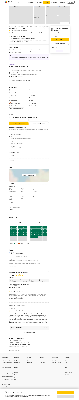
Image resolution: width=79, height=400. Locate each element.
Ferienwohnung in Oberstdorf (6, 386)
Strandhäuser (16, 381)
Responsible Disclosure (68, 372)
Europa (15, 26)
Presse (66, 360)
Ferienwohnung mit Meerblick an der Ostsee (7, 377)
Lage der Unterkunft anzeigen (29, 175)
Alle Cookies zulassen (65, 392)
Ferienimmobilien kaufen (69, 364)
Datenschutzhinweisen (23, 396)
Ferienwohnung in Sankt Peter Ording (7, 387)
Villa (15, 365)
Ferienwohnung (16, 364)
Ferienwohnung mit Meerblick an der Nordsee (7, 374)
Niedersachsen (25, 26)
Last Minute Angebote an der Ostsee (7, 379)
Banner (41, 364)
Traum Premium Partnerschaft (44, 360)
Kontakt (28, 365)
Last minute (16, 370)
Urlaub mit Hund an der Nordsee (7, 362)
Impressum (67, 370)
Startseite (11, 26)
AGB (66, 367)
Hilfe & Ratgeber (42, 362)
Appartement (16, 369)
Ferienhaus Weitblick (45, 26)
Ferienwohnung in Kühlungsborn (7, 384)
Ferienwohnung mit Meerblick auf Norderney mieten (7, 371)
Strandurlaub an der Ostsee (6, 365)
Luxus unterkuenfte (17, 377)
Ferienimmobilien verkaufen (69, 365)
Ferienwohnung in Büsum (6, 382)
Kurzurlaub (16, 372)
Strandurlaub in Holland (5, 364)
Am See (15, 374)
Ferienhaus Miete (17, 362)
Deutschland (20, 26)
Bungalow (16, 360)
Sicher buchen (29, 362)
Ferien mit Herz (67, 362)
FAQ (28, 364)
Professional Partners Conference (57, 362)
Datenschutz (67, 369)
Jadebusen (35, 26)
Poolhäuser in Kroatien (5, 369)
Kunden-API (54, 360)
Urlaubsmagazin (29, 360)
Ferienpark (16, 367)
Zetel (39, 26)
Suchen (47, 2)
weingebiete (16, 379)
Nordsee (31, 26)
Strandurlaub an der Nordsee (6, 367)
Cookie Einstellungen (65, 396)
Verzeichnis (67, 374)
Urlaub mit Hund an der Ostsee (6, 360)
